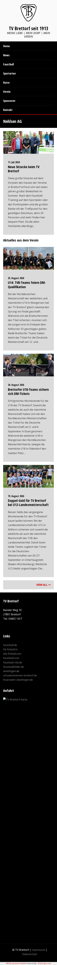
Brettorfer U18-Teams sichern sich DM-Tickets (28, 391)
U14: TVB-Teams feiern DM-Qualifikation (27, 284)
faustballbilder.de (13, 667)
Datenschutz (29, 954)
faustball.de (10, 645)
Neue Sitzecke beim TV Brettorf (23, 168)
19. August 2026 (16, 496)
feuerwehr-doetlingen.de (18, 679)
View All (42, 585)
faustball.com (11, 658)
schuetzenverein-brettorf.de (20, 675)
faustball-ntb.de (12, 662)
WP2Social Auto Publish (16, 963)
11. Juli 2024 (14, 162)
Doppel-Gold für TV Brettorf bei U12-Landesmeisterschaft (28, 502)
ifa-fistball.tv (10, 649)
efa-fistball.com (12, 653)
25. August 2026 (16, 278)
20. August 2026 (16, 385)
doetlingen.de (11, 671)
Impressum (38, 950)
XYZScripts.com (44, 963)
